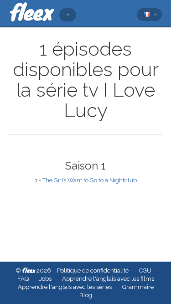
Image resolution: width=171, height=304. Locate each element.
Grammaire (138, 286)
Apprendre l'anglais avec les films (108, 278)
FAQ (23, 278)
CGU (145, 270)
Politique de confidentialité (93, 270)
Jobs (45, 278)
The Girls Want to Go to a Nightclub (89, 180)
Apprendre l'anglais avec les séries (65, 286)
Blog (85, 295)
